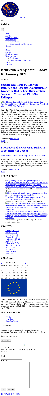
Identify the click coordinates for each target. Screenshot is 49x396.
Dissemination (10, 40)
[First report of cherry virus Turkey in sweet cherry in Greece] (23, 156)
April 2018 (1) (10, 253)
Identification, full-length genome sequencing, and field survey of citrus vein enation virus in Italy (25, 198)
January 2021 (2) (11, 235)
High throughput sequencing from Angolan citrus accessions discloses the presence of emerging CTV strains (26, 186)
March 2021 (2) (11, 233)
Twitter (9, 317)
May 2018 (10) (10, 251)
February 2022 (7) (12, 231)
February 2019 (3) (12, 243)
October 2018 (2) (11, 247)
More (3, 141)
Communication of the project (20, 44)
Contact (8, 46)
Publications (14, 42)
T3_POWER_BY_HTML (10, 394)
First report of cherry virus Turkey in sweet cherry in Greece (23, 149)
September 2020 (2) (12, 239)
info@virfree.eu (12, 321)
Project (7, 36)
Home (7, 34)
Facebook (10, 319)
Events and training (12, 38)
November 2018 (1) (12, 245)
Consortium (9, 64)
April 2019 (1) (10, 241)
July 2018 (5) (10, 249)
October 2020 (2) (11, 237)
